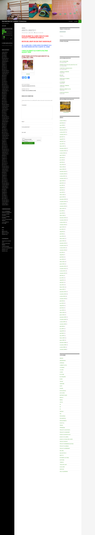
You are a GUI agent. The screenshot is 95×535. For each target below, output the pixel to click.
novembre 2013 (63, 220)
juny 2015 (62, 185)
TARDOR (62, 462)
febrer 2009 (62, 337)
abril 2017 (62, 141)
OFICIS (61, 402)
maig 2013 (62, 231)
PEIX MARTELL (63, 418)
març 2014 (62, 213)
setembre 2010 (63, 298)
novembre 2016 (63, 150)
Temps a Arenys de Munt (7, 45)
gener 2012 (62, 263)
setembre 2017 (63, 134)
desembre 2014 (63, 199)
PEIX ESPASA (62, 416)
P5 (60, 409)
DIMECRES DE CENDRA (64, 78)
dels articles (4, 231)
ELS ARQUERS (63, 376)
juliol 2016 (62, 157)
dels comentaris (5, 232)
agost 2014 (62, 208)
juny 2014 (62, 210)
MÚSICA (61, 397)
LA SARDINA (62, 82)
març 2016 (62, 164)
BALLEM (61, 75)
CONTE (61, 372)
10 (5, 31)
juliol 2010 (62, 300)
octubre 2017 (62, 132)
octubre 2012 (62, 247)
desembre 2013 (63, 217)
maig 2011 (62, 280)
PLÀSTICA (62, 422)
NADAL (61, 399)
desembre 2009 (63, 317)
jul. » (11, 38)
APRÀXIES (62, 362)
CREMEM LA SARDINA (64, 71)
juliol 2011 (62, 275)
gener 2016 (62, 169)
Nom (23, 121)
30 (4, 36)
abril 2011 (62, 282)
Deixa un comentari (39, 32)
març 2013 (62, 236)
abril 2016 (62, 162)
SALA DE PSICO (63, 453)
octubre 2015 (62, 176)
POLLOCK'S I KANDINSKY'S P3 (7, 247)
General (23, 28)
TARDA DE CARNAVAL (64, 85)
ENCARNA (75, 21)
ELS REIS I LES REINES (5, 246)
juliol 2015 (62, 183)
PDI (60, 413)
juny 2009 (62, 328)
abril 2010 (62, 307)
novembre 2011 (63, 268)
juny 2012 (62, 252)
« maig (3, 38)
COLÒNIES (62, 367)
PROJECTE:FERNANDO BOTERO (67, 443)
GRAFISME (62, 383)
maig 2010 (62, 305)
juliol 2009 (62, 326)
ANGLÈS (61, 358)
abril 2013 (62, 233)
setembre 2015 (63, 178)
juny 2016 (62, 159)
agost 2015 (62, 180)
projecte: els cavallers (64, 436)
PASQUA (61, 411)
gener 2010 (62, 314)
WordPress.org (4, 234)
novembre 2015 (63, 173)
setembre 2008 (63, 349)
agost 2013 (62, 226)
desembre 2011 (63, 266)
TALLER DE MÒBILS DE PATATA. (28, 85)
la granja (61, 388)
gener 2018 (62, 127)
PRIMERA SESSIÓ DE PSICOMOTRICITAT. (68, 64)
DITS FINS (62, 374)
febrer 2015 (62, 194)
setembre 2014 (63, 206)
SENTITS (62, 455)
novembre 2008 (63, 344)
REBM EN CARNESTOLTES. (65, 89)
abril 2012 (62, 257)
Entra (3, 229)
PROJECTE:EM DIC (64, 441)
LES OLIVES (62, 392)
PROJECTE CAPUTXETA (65, 429)
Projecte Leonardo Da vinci (65, 434)
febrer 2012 (62, 261)
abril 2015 (62, 189)
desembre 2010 (63, 291)
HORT (61, 385)
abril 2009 (62, 333)
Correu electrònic (26, 127)
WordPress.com (5, 249)
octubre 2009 (62, 321)
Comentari (24, 105)
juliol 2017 (62, 136)
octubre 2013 (62, 222)
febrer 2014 (62, 215)
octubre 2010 (62, 296)
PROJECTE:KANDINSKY (65, 448)
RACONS (62, 450)
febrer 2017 (62, 146)
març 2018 (62, 125)
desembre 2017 (63, 129)
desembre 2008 (63, 342)
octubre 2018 (62, 120)
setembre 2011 (63, 273)
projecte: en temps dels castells (66, 439)
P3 (60, 404)
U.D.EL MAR (62, 466)
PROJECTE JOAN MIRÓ (65, 432)
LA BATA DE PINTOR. (64, 92)
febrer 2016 (62, 166)
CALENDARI (71, 21)
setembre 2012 (63, 250)
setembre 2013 (63, 224)
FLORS (61, 379)
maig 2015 (62, 187)
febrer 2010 (62, 312)
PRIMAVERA (62, 427)
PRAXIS (61, 425)
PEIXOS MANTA (63, 420)
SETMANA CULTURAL (64, 457)
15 (2, 33)
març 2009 (62, 335)
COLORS (61, 369)
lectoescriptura (63, 390)
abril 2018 (62, 122)
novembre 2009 (63, 319)
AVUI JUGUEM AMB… (64, 61)
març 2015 (62, 192)
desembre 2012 (63, 243)
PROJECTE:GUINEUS (64, 446)
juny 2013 (62, 229)
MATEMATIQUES (63, 395)
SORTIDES (62, 459)
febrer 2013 (62, 238)
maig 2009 (62, 330)
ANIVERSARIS (63, 360)
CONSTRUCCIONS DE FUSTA (66, 68)
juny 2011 (62, 277)
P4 (60, 406)
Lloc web (24, 132)
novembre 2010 (63, 293)
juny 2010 (62, 303)
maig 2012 (62, 254)
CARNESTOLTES (63, 365)
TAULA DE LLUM (63, 464)
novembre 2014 (63, 201)
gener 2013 (62, 240)
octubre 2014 (62, 203)
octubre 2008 (62, 347)
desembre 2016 (63, 148)
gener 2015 (62, 196)
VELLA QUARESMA (64, 471)
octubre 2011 (62, 270)
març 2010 (62, 310)
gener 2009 (62, 340)
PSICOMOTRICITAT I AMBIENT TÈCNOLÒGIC (14, 21)
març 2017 (62, 143)
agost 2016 (62, 155)
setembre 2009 (63, 324)
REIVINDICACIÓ (66, 112)
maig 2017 (62, 139)
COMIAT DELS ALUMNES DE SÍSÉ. (29, 90)
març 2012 (62, 259)
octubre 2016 (62, 153)
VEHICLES (62, 469)
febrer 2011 (62, 287)
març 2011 (62, 284)
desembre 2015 (63, 171)
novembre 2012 (63, 245)
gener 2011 (62, 289)
